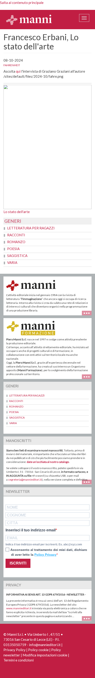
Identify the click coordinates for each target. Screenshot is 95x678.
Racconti (16, 235)
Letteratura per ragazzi (31, 228)
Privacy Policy (14, 650)
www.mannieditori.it (19, 608)
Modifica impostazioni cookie (45, 655)
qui (18, 71)
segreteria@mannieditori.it (25, 479)
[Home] (29, 19)
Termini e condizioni (18, 660)
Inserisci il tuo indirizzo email (31, 530)
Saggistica (17, 256)
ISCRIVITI (18, 563)
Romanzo (16, 242)
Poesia (13, 249)
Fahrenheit (11, 65)
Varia (12, 262)
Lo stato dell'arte (16, 212)
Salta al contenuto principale (22, 2)
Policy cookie (38, 650)
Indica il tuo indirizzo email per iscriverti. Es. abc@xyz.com (44, 544)
